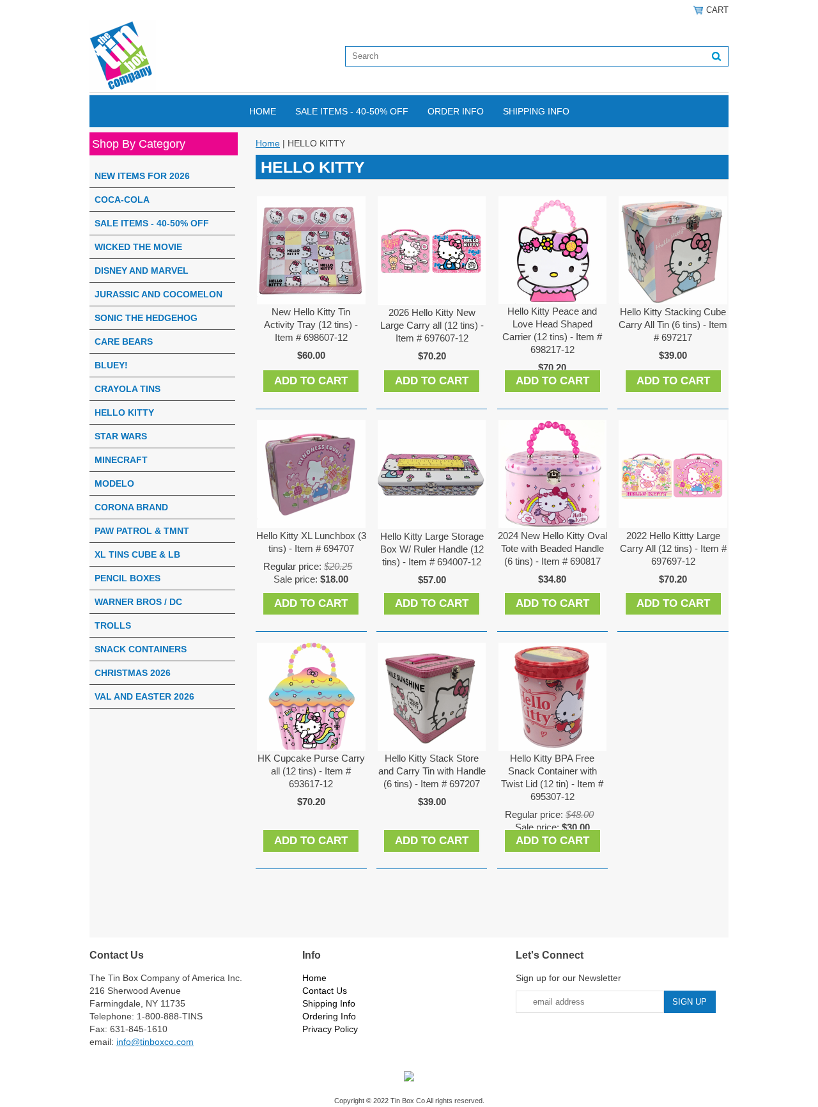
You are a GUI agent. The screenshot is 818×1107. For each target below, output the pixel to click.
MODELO (114, 483)
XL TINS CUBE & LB (137, 554)
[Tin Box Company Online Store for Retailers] (122, 56)
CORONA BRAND (131, 507)
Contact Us (324, 990)
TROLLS (113, 625)
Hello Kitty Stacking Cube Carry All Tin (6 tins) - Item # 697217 (673, 324)
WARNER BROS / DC (138, 602)
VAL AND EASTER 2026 (144, 696)
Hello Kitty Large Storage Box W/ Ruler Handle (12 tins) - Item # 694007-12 (432, 549)
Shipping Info (536, 111)
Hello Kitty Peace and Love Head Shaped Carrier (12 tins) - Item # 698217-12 (552, 330)
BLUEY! (111, 365)
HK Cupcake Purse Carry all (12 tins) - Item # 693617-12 (311, 771)
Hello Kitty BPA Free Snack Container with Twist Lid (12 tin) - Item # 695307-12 (552, 777)
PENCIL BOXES (127, 578)
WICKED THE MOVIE (138, 247)
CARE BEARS (124, 341)
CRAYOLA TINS (127, 389)
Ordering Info (329, 1016)
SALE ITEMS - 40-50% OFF (351, 111)
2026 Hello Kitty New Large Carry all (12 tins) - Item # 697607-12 (432, 325)
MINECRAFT (121, 460)
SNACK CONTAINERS (141, 649)
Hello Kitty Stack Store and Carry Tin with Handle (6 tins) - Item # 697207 (432, 771)
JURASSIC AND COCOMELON (158, 294)
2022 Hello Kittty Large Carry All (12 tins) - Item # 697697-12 (673, 548)
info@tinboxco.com (155, 1042)
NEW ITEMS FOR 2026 (142, 176)
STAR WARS (121, 436)
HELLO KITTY (124, 412)
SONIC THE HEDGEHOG (146, 318)
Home (262, 111)
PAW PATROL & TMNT (142, 531)
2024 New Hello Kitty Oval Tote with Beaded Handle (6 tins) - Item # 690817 (552, 548)
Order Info (456, 111)
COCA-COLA (122, 199)
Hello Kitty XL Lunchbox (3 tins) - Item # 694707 (311, 542)
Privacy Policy (330, 1029)
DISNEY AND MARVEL (142, 270)
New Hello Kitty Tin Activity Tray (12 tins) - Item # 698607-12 (311, 324)
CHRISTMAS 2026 (133, 673)
